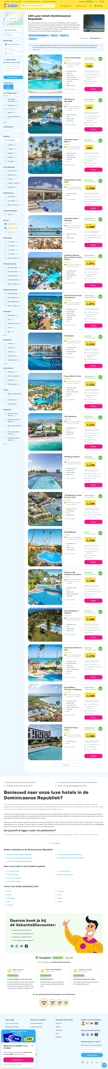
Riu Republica (70, 416)
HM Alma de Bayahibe (69, 100)
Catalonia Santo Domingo (71, 219)
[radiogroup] (13, 201)
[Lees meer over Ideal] (22, 946)
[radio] (13, 197)
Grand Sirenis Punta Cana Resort (73, 296)
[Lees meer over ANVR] (101, 2)
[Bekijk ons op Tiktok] (97, 1062)
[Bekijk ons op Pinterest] (92, 1062)
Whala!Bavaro (70, 532)
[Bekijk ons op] (87, 1062)
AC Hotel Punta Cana (71, 729)
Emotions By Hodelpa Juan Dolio (72, 573)
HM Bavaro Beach (72, 457)
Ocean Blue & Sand (72, 376)
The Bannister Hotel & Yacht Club (73, 496)
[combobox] (38, 6)
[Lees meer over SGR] (104, 2)
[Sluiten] (32, 1046)
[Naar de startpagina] (10, 6)
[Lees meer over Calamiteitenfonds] (92, 1035)
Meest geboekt (95, 38)
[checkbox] (13, 100)
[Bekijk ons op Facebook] (82, 1062)
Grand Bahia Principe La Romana (73, 688)
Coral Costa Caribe (72, 58)
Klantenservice (81, 6)
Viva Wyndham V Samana (71, 612)
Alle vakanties (65, 6)
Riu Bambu (69, 336)
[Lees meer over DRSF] (26, 946)
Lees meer (36, 49)
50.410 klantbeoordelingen (61, 962)
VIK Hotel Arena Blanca (71, 140)
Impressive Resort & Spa (73, 649)
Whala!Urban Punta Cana (72, 181)
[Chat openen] (104, 1065)
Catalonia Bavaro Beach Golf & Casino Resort (73, 257)
